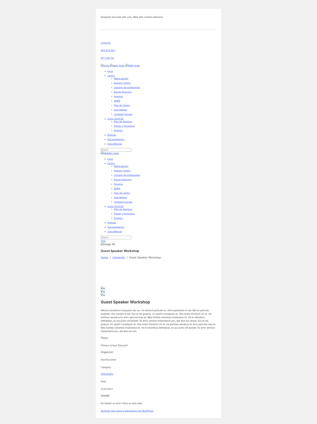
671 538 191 (107, 58)
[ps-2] (103, 291)
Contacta (106, 42)
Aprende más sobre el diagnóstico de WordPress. (127, 410)
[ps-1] (103, 294)
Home (104, 257)
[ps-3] (103, 288)
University (118, 257)
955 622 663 (108, 50)
